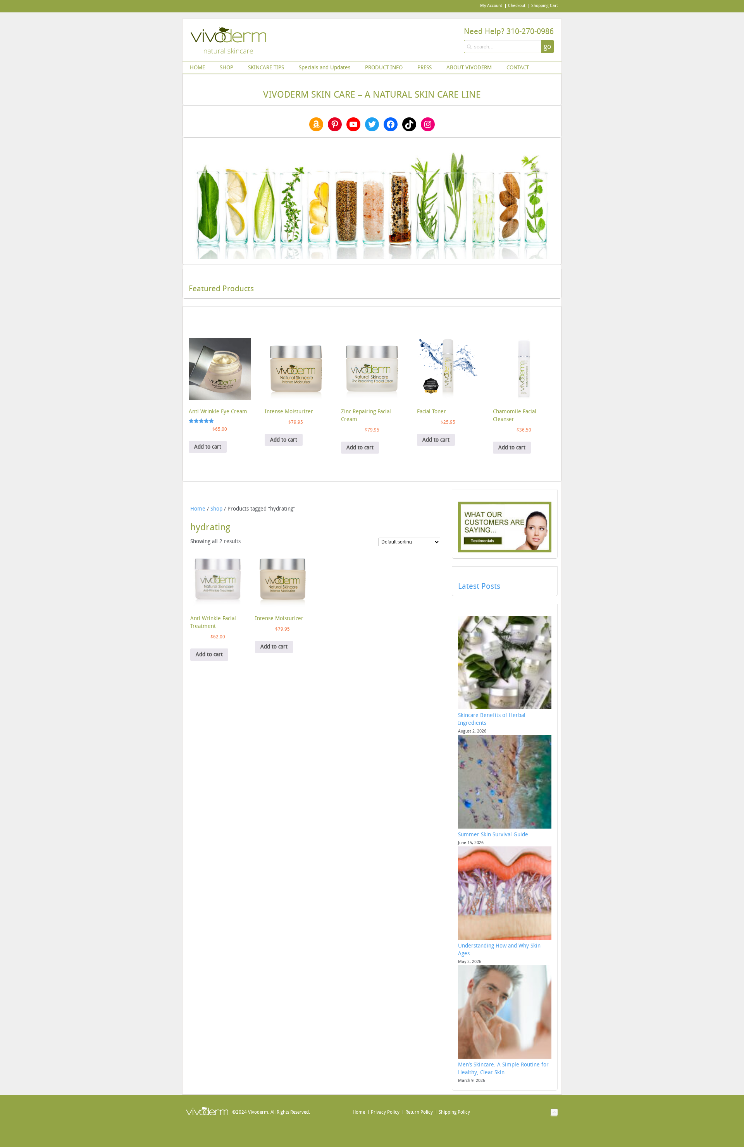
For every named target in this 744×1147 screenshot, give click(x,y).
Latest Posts (479, 586)
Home (197, 509)
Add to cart (207, 447)
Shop (216, 509)
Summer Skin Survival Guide (493, 834)
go (547, 46)
